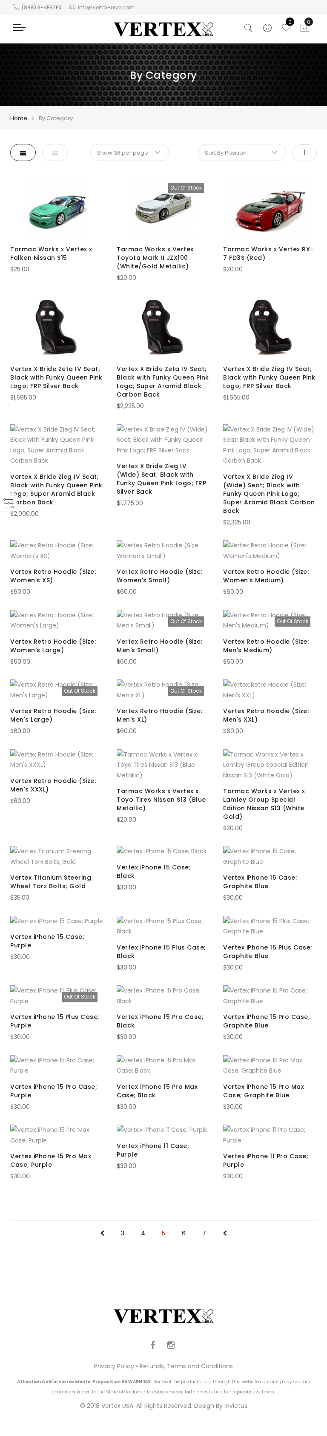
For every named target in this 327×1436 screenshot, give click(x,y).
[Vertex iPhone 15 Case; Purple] (57, 921)
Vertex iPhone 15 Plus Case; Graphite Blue (268, 951)
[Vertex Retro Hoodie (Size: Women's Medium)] (270, 550)
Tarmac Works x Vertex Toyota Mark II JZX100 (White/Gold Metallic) (155, 258)
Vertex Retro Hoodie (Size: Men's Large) (53, 715)
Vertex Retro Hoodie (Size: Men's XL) (159, 715)
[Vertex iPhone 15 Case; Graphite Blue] (270, 856)
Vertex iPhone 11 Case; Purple (153, 1150)
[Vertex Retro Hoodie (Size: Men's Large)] (57, 689)
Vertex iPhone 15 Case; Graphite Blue (260, 881)
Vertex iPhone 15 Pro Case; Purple (53, 1090)
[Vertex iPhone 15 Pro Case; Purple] (57, 1065)
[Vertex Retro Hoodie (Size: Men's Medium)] (270, 620)
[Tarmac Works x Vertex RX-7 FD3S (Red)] (270, 207)
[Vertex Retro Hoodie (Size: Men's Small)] (163, 620)
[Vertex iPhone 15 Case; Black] (163, 851)
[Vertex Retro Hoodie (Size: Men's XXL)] (270, 689)
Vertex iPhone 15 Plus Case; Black (161, 951)
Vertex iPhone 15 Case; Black (154, 871)
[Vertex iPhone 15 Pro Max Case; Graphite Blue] (270, 1065)
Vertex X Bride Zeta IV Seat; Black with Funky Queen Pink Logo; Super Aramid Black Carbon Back (163, 382)
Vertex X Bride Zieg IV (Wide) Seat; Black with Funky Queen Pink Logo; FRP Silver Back (161, 479)
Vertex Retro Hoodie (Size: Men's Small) (159, 645)
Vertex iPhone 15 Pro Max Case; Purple (50, 1160)
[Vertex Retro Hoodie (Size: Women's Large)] (57, 620)
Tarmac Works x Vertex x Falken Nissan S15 (51, 253)
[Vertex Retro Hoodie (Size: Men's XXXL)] (57, 759)
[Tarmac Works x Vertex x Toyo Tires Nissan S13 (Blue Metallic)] (163, 765)
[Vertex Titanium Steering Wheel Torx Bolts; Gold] (57, 856)
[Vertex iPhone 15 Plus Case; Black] (163, 926)
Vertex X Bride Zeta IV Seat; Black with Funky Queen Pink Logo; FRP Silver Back (56, 377)
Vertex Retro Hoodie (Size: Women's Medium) (266, 575)
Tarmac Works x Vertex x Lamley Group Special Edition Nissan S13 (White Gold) (264, 804)
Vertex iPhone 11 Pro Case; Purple (265, 1160)
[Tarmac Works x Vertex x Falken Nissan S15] (57, 207)
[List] (55, 152)
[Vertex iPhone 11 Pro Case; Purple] (270, 1135)
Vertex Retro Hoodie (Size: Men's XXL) (266, 715)
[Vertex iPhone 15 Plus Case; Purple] (57, 995)
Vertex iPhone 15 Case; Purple (47, 941)
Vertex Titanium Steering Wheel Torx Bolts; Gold (50, 881)
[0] (304, 30)
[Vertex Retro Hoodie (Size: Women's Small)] (163, 550)
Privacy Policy (114, 1366)
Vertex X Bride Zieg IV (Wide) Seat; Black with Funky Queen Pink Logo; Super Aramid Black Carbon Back (269, 493)
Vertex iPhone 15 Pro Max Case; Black (157, 1090)
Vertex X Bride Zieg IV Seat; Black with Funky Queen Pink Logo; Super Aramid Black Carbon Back (56, 489)
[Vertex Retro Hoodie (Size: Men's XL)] (163, 689)
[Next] (225, 1233)
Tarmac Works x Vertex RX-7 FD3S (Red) (268, 253)
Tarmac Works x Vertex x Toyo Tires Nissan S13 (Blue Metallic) (161, 799)
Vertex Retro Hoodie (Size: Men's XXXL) (53, 785)
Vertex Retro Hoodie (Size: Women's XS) (53, 575)
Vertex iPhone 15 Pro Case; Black (160, 1021)
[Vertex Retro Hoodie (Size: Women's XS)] (57, 550)
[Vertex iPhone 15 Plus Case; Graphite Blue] (270, 926)
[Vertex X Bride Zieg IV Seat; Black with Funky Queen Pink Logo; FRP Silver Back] (270, 327)
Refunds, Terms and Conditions (186, 1366)
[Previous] (102, 1233)
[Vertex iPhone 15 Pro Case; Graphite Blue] (270, 995)
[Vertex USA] (163, 29)
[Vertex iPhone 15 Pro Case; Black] (163, 995)
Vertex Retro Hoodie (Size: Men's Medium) (266, 645)
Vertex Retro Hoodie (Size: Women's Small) (159, 575)
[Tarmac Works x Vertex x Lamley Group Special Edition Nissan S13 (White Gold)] (270, 765)
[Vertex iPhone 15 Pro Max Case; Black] (163, 1065)
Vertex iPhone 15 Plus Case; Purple (55, 1021)
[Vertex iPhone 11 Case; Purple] (163, 1130)
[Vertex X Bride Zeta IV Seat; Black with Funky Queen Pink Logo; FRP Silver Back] (57, 327)
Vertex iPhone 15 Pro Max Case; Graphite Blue (263, 1090)
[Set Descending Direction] (304, 152)
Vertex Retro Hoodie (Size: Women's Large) (53, 645)
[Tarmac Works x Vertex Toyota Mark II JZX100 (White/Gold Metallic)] (163, 207)
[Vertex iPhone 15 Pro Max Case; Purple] (57, 1135)
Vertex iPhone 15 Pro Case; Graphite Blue (266, 1021)
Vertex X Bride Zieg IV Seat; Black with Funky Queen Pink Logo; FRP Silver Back (269, 377)
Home (18, 118)
